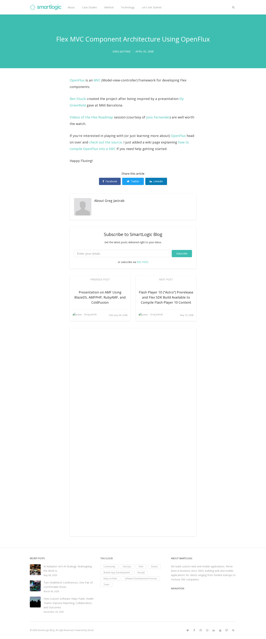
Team (106, 584)
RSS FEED (142, 262)
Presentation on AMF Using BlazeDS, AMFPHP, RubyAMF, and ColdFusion (100, 297)
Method (108, 7)
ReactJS (141, 572)
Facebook (111, 181)
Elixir (141, 566)
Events (154, 566)
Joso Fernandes (158, 117)
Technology (127, 7)
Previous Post (100, 279)
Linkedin (158, 181)
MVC (97, 80)
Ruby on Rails (110, 578)
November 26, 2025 (54, 611)
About (71, 7)
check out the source (105, 142)
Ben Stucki (78, 98)
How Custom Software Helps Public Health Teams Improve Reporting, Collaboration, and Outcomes (69, 603)
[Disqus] (133, 382)
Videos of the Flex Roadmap (91, 117)
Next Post (166, 279)
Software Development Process (141, 578)
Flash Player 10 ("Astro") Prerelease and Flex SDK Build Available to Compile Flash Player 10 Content (166, 297)
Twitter (135, 181)
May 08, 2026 (50, 575)
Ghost (90, 630)
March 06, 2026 (51, 591)
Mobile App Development (117, 572)
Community (109, 566)
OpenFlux (77, 80)
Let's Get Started (151, 7)
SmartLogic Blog (46, 630)
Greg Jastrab (114, 200)
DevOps (127, 566)
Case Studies (89, 7)
